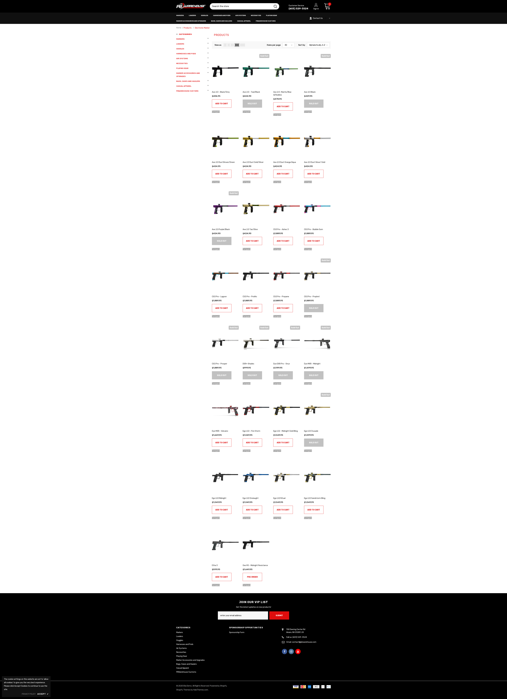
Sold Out (252, 104)
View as (218, 45)
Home (178, 28)
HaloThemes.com (200, 690)
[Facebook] (284, 651)
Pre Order (252, 577)
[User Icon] (316, 5)
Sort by (301, 45)
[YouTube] (298, 651)
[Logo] (191, 6)
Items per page (274, 45)
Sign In (316, 9)
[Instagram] (291, 651)
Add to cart (221, 104)
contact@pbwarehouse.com (304, 642)
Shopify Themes (183, 690)
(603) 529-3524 (298, 8)
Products (188, 28)
